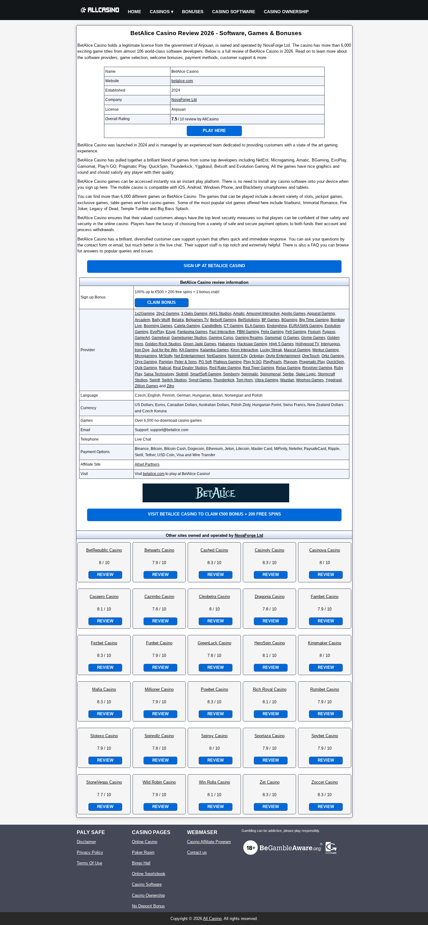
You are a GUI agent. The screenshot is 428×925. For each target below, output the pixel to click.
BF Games (270, 320)
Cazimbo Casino (159, 596)
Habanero (226, 344)
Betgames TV (197, 320)
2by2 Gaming (167, 313)
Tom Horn (244, 380)
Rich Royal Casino (269, 689)
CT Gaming (233, 326)
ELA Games (255, 326)
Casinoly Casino (269, 550)
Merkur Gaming (325, 350)
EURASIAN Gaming (306, 326)
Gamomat (273, 338)
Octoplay (256, 356)
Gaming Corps (221, 338)
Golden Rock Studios (163, 344)
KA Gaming (188, 350)
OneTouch (311, 356)
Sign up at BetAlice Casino (214, 265)
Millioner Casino (159, 689)
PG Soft (205, 362)
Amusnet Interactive (263, 313)
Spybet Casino (324, 735)
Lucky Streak (271, 350)
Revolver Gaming (317, 368)
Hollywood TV (307, 344)
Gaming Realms (249, 338)
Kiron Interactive (244, 350)
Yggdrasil (334, 380)
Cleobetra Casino (214, 596)
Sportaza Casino (269, 735)
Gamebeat (161, 338)
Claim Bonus (161, 302)
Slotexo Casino (104, 735)
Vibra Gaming (266, 380)
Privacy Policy (90, 852)
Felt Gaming (295, 332)
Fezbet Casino (104, 643)
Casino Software (233, 11)
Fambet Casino (324, 596)
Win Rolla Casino (214, 782)
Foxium (314, 332)
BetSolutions (249, 320)
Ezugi (170, 332)
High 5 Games (281, 344)
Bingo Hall (141, 863)
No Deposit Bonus (148, 906)
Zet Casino (269, 782)
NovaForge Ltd (184, 100)
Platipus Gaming (227, 362)
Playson (290, 362)
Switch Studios (174, 380)
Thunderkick (223, 380)
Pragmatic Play (312, 362)
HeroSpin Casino (269, 643)
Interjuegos (330, 344)
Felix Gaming (272, 332)
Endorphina (277, 326)
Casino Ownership (286, 11)
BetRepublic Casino (104, 550)
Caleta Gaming (187, 326)
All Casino (212, 918)
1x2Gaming (144, 313)
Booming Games (158, 326)
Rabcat (165, 368)
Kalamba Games (214, 350)
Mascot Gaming (297, 350)
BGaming (289, 320)
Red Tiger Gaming (258, 368)
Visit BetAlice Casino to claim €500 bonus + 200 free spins (214, 514)
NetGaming (216, 356)
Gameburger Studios (189, 338)
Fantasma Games (192, 332)
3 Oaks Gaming (194, 313)
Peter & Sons (186, 362)
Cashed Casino (214, 550)
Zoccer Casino (324, 782)
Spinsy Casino (214, 735)
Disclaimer (86, 841)
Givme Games (313, 338)
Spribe (288, 374)
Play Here (214, 130)
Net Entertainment (189, 356)
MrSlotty (165, 356)
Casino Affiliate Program (209, 841)
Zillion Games (146, 386)
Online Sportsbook (148, 873)
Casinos (160, 11)
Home (134, 11)
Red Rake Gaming (225, 368)
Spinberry (231, 374)
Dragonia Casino (269, 596)
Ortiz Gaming (332, 356)
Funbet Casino (159, 643)
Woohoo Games (310, 380)
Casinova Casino (324, 550)
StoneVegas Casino (104, 782)
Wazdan (287, 380)
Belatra (178, 320)
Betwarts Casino (159, 550)
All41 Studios (220, 313)
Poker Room (143, 852)
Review (105, 574)
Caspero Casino (104, 596)
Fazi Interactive (222, 332)
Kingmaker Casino (324, 643)
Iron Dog (142, 350)
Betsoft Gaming (223, 320)
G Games (291, 338)
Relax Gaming (288, 368)
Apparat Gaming (321, 313)
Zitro (170, 386)
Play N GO (252, 362)
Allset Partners (147, 464)
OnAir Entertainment (283, 356)
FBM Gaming (248, 332)
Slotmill (182, 374)
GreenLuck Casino (214, 643)
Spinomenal (270, 374)
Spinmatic (249, 374)
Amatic (239, 313)
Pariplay (166, 362)
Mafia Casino (104, 689)
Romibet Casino (324, 689)
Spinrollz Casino (159, 735)
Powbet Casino (214, 689)
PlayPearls (272, 362)
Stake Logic (306, 374)
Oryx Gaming (146, 362)
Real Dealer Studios (190, 368)
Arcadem (142, 320)
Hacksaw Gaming (252, 344)
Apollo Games (293, 313)
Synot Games (200, 380)
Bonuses (192, 11)
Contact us (197, 852)
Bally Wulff (161, 320)
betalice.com (182, 81)
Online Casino (144, 841)
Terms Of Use (89, 863)
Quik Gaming (146, 368)
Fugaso (328, 332)
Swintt (154, 380)
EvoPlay (157, 332)
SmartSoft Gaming (205, 374)
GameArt (142, 338)
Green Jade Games (199, 344)
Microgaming (146, 356)
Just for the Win (164, 350)
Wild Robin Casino (159, 782)
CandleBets (212, 326)
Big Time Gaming (314, 320)
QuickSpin (335, 362)
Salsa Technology (159, 374)
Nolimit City (237, 356)
